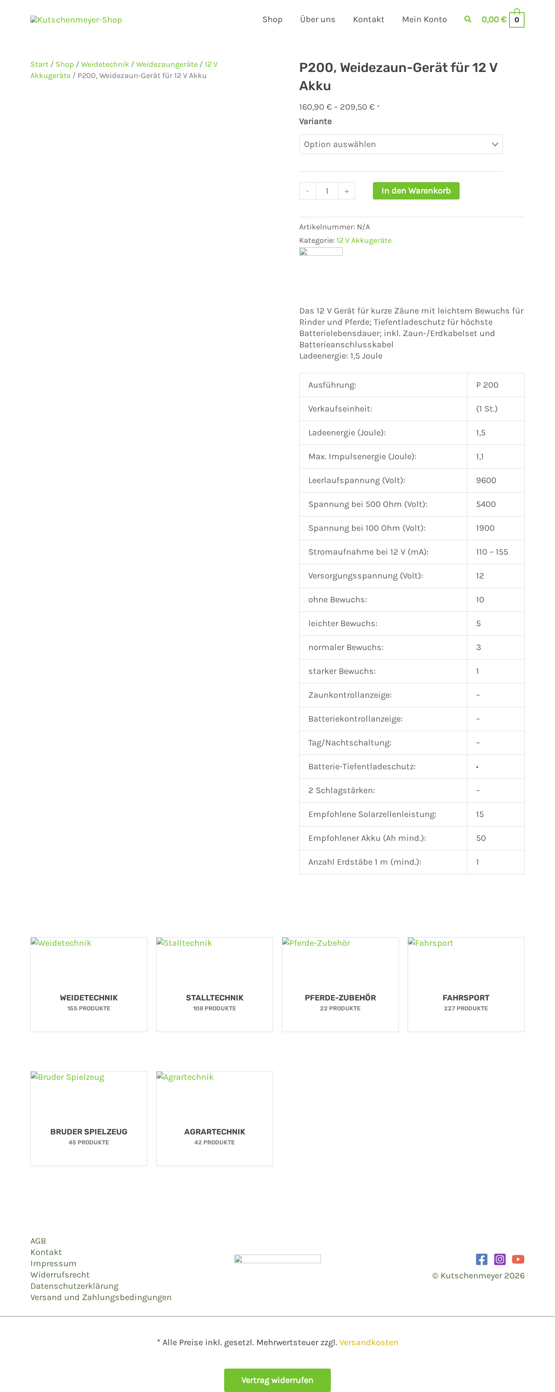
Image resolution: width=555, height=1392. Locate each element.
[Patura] (321, 268)
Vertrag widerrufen (277, 1380)
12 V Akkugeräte (364, 240)
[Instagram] (499, 1259)
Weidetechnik (105, 64)
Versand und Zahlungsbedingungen (101, 1297)
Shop (65, 64)
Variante (315, 121)
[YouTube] (518, 1259)
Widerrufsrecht (60, 1275)
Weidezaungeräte (167, 64)
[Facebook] (481, 1259)
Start (39, 64)
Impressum (53, 1263)
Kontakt (46, 1252)
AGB (38, 1241)
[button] (468, 20)
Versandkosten (369, 1342)
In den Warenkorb (416, 191)
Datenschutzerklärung (74, 1286)
